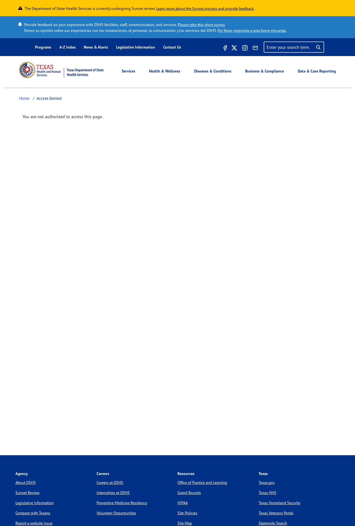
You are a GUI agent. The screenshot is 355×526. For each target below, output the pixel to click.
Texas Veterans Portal (276, 513)
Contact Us (172, 47)
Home (24, 98)
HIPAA (183, 502)
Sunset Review (27, 492)
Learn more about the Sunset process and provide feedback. (205, 8)
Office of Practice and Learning (202, 482)
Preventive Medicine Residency (122, 502)
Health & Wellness (164, 71)
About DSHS (25, 482)
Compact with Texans (32, 513)
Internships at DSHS (113, 492)
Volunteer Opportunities (116, 513)
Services (128, 71)
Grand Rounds (189, 492)
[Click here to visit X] (234, 48)
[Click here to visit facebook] (225, 48)
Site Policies (187, 513)
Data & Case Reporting (317, 71)
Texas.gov (267, 482)
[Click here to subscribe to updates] (255, 48)
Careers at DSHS (110, 482)
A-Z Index (67, 47)
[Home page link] (61, 70)
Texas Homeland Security (279, 502)
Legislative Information (135, 47)
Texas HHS (267, 492)
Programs (43, 47)
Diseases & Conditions (212, 71)
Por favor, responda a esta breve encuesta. (252, 30)
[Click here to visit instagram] (245, 48)
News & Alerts (96, 47)
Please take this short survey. (201, 24)
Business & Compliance (264, 71)
